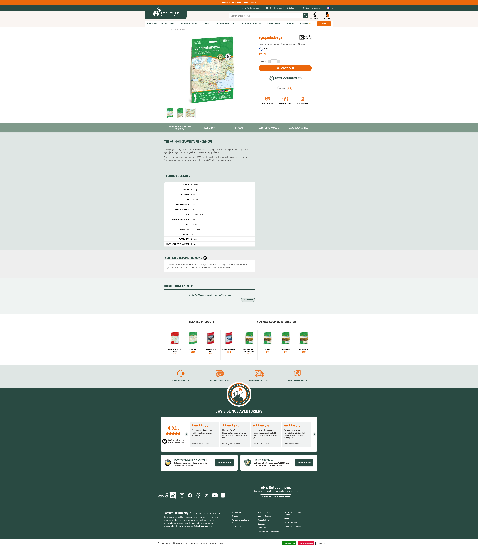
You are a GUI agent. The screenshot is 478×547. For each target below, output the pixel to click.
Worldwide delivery (285, 103)
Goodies (261, 524)
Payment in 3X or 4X (219, 380)
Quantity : (263, 61)
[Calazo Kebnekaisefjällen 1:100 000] (210, 345)
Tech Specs (209, 128)
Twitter (207, 495)
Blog (167, 495)
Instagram (182, 495)
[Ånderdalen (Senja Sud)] (174, 345)
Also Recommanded (298, 128)
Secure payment (290, 522)
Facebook (190, 495)
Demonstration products (268, 531)
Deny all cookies (306, 543)
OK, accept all (290, 543)
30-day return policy (303, 103)
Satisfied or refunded (293, 526)
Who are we (237, 512)
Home (170, 29)
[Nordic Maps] (305, 37)
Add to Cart (287, 68)
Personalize (321, 543)
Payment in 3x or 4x (267, 103)
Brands (235, 516)
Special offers (263, 520)
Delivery (287, 518)
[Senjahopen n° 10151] (249, 345)
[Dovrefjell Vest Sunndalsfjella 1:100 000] (192, 345)
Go (305, 15)
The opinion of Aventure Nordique (179, 127)
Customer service (180, 380)
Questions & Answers (269, 128)
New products (264, 512)
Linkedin (223, 495)
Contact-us (236, 526)
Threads (198, 495)
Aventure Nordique (177, 513)
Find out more (224, 462)
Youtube (215, 495)
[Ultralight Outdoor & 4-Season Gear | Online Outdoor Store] (166, 12)
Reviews (239, 128)
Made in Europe (264, 516)
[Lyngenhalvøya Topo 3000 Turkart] (169, 113)
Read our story (206, 526)
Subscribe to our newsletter (276, 496)
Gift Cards (262, 528)
